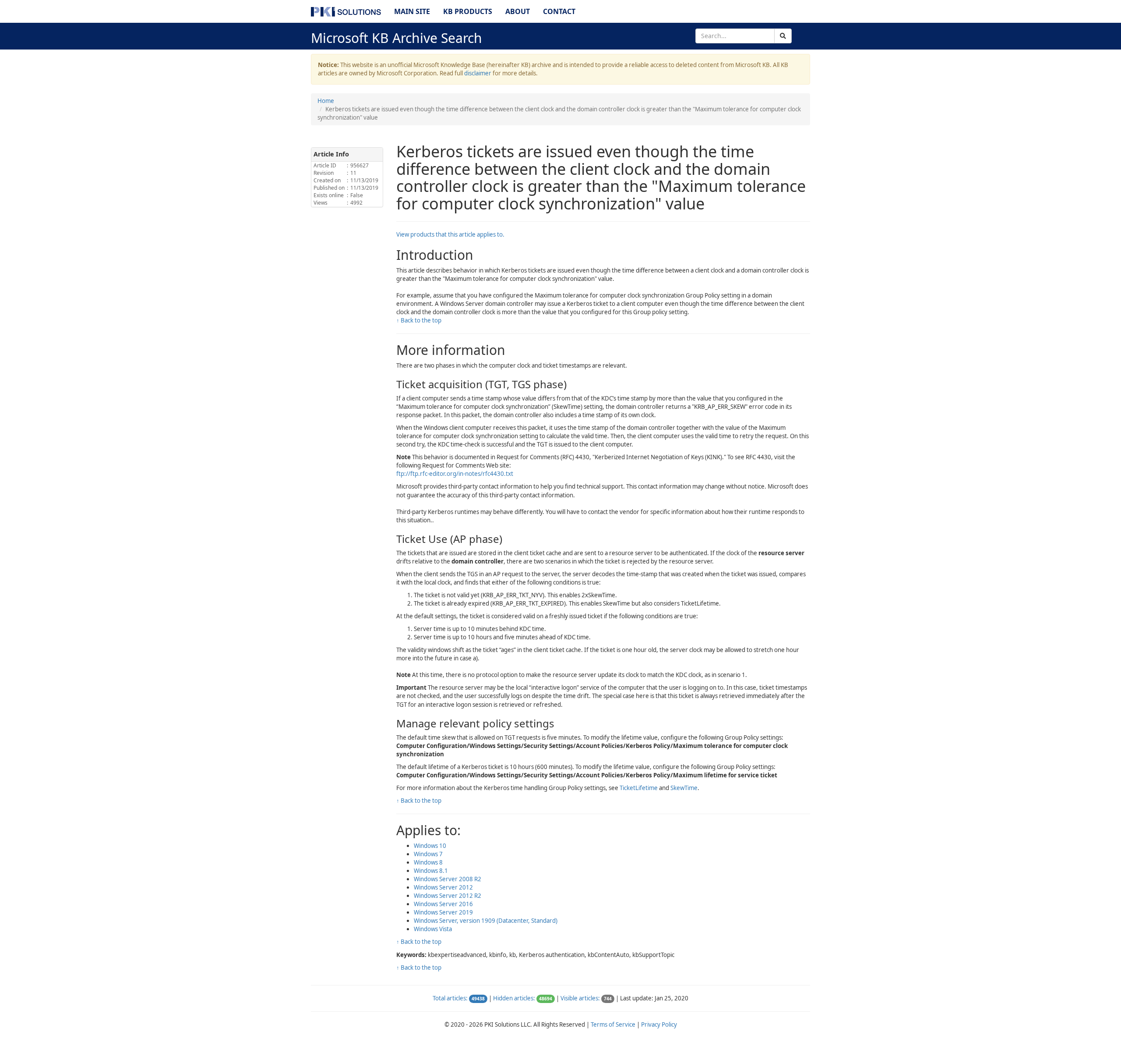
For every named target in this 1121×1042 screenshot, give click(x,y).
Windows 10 (430, 846)
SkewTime (684, 788)
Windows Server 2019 (443, 912)
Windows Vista (433, 929)
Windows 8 (428, 862)
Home (325, 101)
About (517, 11)
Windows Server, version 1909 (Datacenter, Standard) (485, 921)
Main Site (412, 11)
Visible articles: (580, 998)
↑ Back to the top (418, 320)
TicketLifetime (639, 788)
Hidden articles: (514, 998)
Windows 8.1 (431, 871)
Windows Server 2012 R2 (447, 896)
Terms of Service (613, 1024)
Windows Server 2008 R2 (447, 879)
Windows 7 (428, 854)
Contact (559, 11)
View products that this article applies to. (450, 234)
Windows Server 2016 (443, 904)
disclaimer (477, 73)
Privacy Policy (659, 1024)
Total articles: (450, 998)
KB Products (467, 11)
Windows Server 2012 (443, 887)
